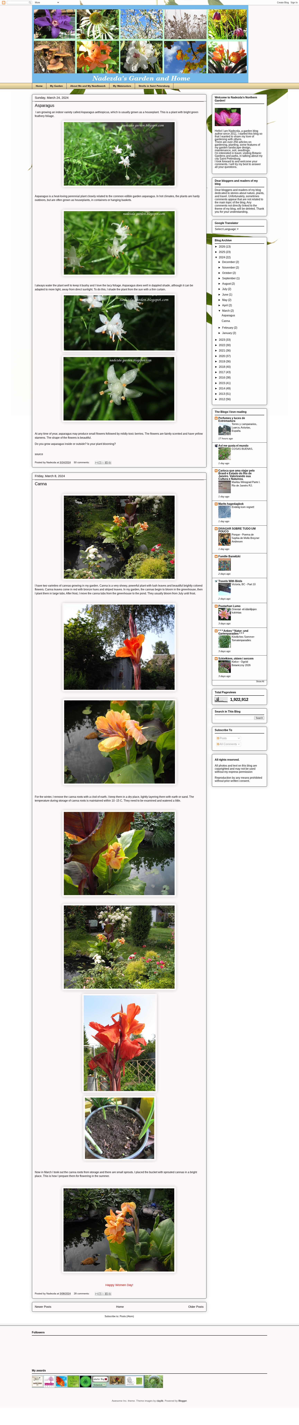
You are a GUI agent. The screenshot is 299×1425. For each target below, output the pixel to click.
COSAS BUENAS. (242, 448)
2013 (222, 393)
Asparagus (44, 105)
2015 (222, 383)
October (227, 272)
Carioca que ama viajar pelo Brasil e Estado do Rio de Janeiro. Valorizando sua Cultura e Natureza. (236, 474)
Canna (41, 483)
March (226, 310)
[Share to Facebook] (106, 462)
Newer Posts (43, 1306)
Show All (260, 681)
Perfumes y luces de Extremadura (231, 419)
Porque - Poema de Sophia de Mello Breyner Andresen (245, 538)
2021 (222, 350)
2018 (222, 366)
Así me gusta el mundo (233, 445)
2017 (222, 372)
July (225, 289)
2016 (222, 377)
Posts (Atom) (127, 1316)
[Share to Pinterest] (109, 462)
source (39, 454)
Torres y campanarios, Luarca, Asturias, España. (244, 427)
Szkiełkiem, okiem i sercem (235, 658)
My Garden (56, 86)
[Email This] (96, 462)
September (229, 278)
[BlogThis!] (100, 462)
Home (39, 86)
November (229, 267)
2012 (222, 399)
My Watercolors (122, 86)
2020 (222, 356)
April (225, 305)
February (228, 327)
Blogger (182, 1400)
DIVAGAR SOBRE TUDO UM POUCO (237, 530)
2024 (222, 257)
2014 (222, 388)
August (227, 283)
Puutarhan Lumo (229, 606)
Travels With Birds (230, 581)
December (229, 262)
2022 (222, 345)
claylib (160, 1400)
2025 (222, 251)
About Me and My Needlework (88, 86)
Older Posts (196, 1306)
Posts (223, 738)
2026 (222, 246)
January (227, 333)
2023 (222, 339)
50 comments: (82, 462)
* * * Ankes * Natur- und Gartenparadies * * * (233, 632)
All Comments (228, 744)
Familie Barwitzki (229, 556)
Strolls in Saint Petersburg (154, 86)
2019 (222, 361)
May (225, 299)
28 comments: (82, 1293)
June (225, 294)
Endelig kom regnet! (243, 506)
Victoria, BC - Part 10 (244, 584)
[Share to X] (103, 462)
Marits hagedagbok (231, 503)
